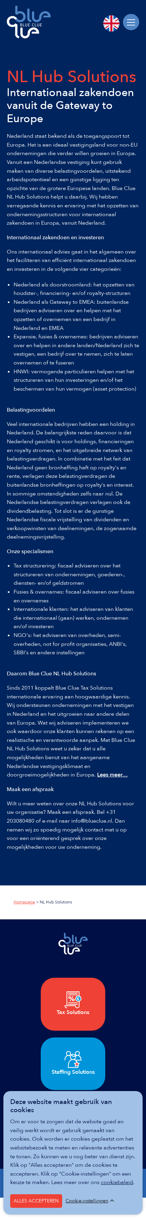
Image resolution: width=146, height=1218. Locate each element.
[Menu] (131, 22)
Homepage (24, 902)
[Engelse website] (111, 23)
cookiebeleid (117, 1182)
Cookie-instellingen (87, 1201)
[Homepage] (29, 36)
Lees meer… (112, 775)
